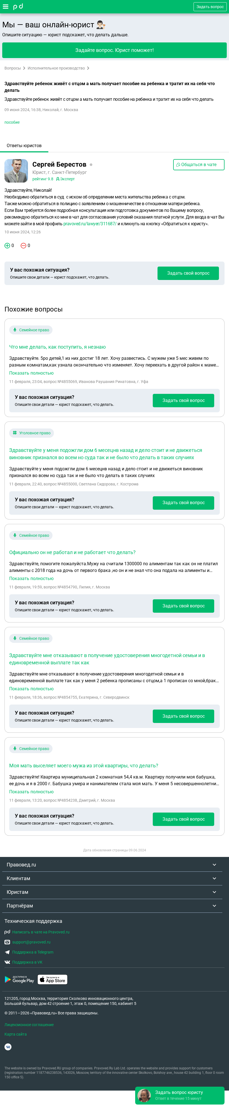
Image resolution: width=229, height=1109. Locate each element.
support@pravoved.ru (31, 942)
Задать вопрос (210, 6)
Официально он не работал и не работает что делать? (72, 552)
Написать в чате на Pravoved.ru (41, 932)
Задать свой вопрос (188, 273)
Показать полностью (31, 373)
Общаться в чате (198, 164)
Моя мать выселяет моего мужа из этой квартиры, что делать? (83, 765)
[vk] (7, 1046)
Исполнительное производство (56, 68)
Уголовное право (35, 433)
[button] (180, 1096)
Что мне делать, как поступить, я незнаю (57, 347)
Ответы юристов (24, 145)
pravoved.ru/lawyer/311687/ (90, 223)
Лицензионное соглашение (29, 1024)
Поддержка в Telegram (32, 952)
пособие (12, 122)
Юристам (17, 892)
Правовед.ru (21, 865)
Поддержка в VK (27, 962)
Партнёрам (20, 906)
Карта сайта (15, 1034)
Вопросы (12, 68)
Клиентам (18, 878)
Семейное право (34, 330)
